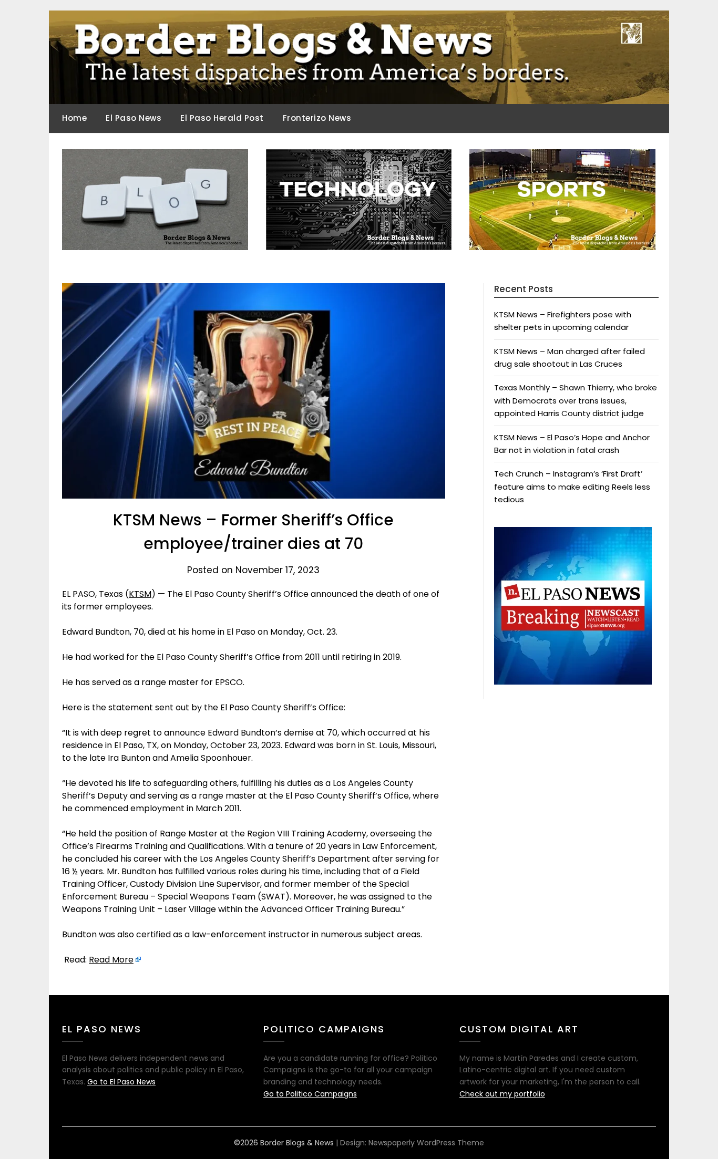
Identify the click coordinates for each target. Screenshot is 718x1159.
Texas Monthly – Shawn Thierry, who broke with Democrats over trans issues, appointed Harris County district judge (575, 400)
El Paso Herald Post (222, 117)
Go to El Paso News (121, 1082)
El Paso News (133, 117)
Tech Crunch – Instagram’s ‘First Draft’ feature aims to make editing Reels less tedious (572, 486)
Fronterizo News (317, 117)
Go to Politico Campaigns (310, 1094)
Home (74, 117)
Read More (111, 960)
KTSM (140, 594)
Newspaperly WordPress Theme (426, 1142)
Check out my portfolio (502, 1094)
